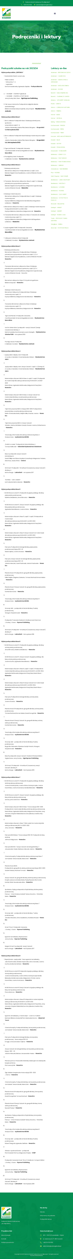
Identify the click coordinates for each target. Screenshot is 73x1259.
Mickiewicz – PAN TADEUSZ (59, 158)
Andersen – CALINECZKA (58, 76)
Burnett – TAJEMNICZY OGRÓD (60, 96)
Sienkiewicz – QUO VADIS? (59, 194)
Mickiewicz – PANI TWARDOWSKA (61, 162)
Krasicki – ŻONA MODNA (58, 147)
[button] (54, 13)
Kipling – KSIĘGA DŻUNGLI (58, 122)
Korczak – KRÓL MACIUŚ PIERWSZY (61, 136)
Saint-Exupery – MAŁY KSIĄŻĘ (59, 176)
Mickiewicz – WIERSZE (57, 165)
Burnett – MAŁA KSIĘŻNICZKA (59, 93)
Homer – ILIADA (55, 115)
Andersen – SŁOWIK (57, 89)
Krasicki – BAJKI (55, 140)
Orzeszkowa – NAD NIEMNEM (59, 169)
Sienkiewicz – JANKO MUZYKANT (60, 180)
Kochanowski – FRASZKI (58, 125)
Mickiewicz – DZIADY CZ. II (58, 154)
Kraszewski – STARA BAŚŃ (58, 151)
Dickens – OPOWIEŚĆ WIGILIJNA (60, 100)
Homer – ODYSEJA (56, 118)
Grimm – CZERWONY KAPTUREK (60, 107)
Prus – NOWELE (55, 172)
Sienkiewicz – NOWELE (57, 191)
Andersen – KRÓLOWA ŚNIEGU (60, 86)
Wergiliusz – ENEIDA (56, 224)
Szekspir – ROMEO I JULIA (58, 215)
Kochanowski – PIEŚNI (57, 129)
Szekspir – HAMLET (56, 207)
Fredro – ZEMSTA (56, 104)
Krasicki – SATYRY (56, 143)
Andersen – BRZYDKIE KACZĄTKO (61, 72)
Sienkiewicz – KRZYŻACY (58, 183)
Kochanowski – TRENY (57, 133)
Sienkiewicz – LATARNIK (58, 187)
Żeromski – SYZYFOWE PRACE (59, 228)
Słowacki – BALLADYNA (57, 204)
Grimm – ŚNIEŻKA (56, 111)
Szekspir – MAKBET (56, 211)
